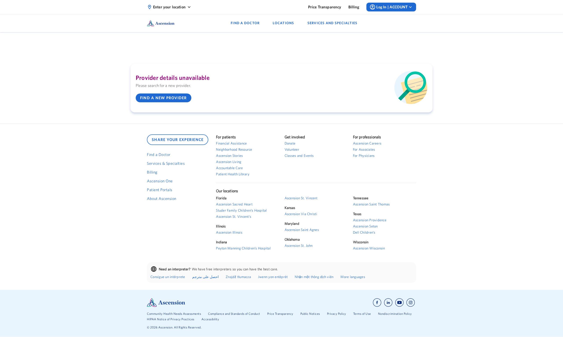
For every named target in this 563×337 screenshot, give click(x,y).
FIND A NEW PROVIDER (163, 97)
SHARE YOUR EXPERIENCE (177, 139)
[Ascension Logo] (214, 302)
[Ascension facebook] (377, 302)
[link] (324, 7)
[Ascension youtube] (399, 302)
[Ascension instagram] (410, 302)
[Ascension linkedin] (388, 302)
